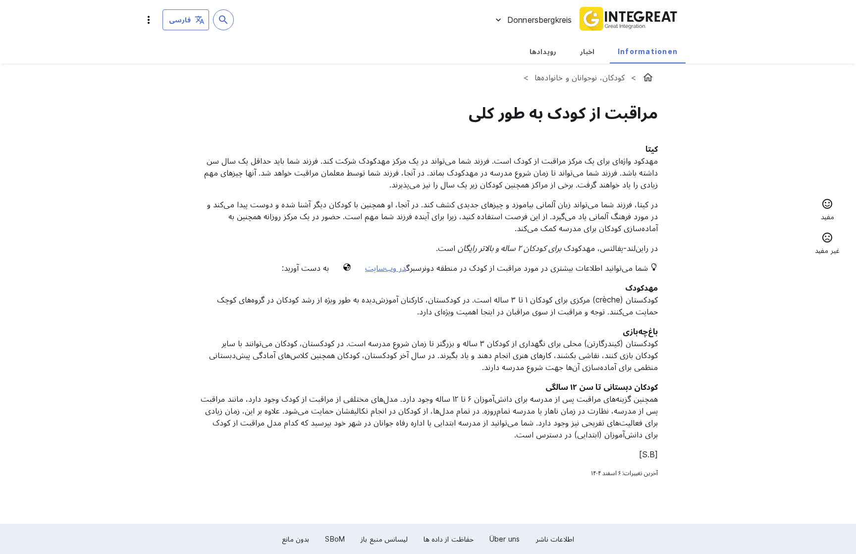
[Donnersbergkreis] (648, 77)
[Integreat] (629, 20)
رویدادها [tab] (543, 51)
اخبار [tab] (587, 51)
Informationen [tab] (648, 51)
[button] (827, 211)
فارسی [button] (180, 19)
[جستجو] (223, 19)
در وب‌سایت (385, 268)
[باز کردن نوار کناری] (149, 20)
